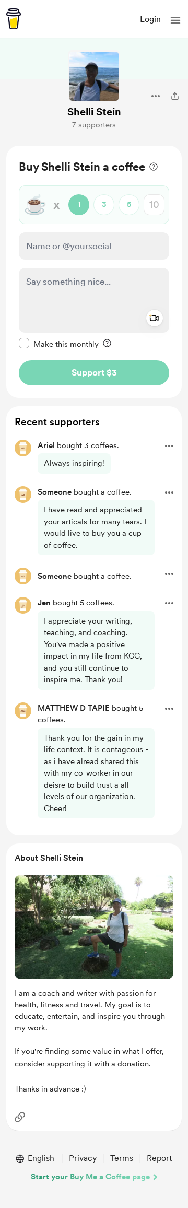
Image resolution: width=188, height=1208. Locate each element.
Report (159, 1158)
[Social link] (20, 1117)
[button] (175, 20)
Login (150, 19)
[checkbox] (59, 343)
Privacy (83, 1158)
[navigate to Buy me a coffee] (13, 18)
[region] (94, 272)
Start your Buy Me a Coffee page (90, 1176)
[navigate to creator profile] (94, 76)
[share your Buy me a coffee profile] (175, 96)
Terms (121, 1158)
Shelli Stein (94, 111)
